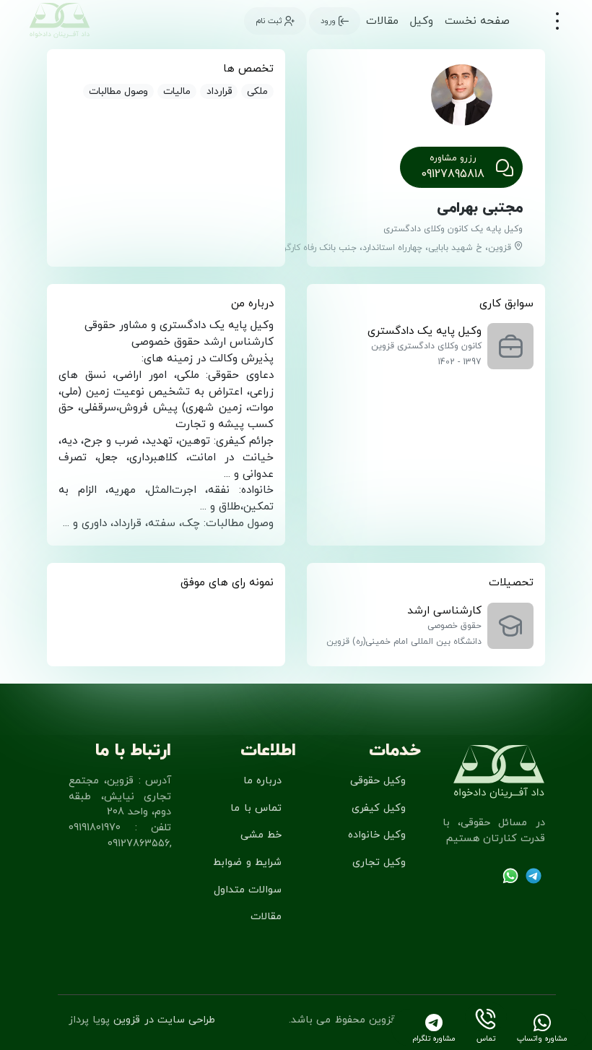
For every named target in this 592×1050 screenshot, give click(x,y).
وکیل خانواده (377, 835)
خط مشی (261, 835)
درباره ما (262, 780)
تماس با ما (255, 808)
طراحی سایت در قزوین (164, 1020)
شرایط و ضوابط (247, 862)
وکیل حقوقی (378, 780)
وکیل (421, 21)
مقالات (382, 21)
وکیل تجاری (379, 862)
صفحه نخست (477, 21)
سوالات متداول (248, 890)
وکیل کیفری (379, 808)
